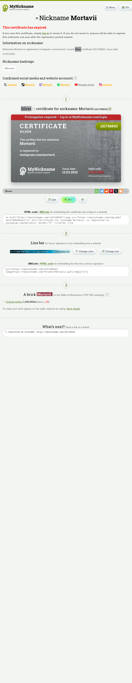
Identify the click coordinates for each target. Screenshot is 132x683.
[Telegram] (102, 191)
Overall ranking (14, 301)
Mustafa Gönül (86, 84)
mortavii (12, 84)
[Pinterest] (111, 191)
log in (45, 33)
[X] (116, 191)
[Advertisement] (66, 372)
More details (73, 308)
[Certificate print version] (82, 199)
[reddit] (106, 191)
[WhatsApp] (97, 191)
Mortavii (30, 84)
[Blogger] (121, 191)
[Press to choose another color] (40, 251)
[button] (125, 7)
